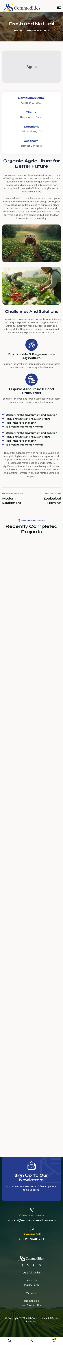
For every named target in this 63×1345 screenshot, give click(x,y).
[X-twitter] (28, 1265)
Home (18, 30)
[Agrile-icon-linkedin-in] (34, 1265)
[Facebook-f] (22, 1265)
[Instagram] (40, 1265)
